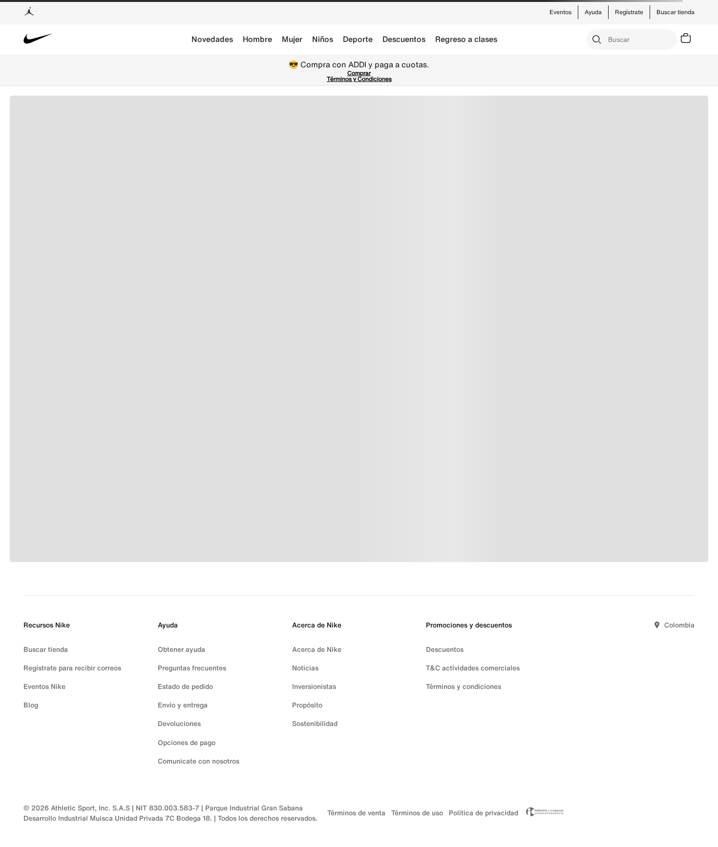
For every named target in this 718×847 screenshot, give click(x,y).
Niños (322, 39)
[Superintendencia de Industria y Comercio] (542, 813)
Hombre (257, 39)
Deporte (358, 39)
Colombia (679, 625)
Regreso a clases (466, 39)
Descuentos (403, 39)
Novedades (212, 39)
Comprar (359, 73)
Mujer (292, 39)
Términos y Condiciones (359, 79)
